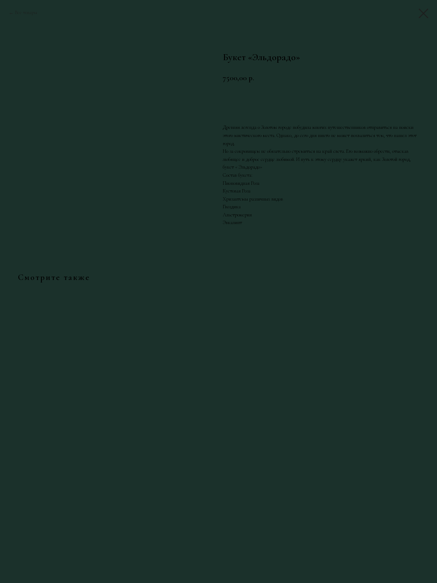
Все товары (26, 12)
